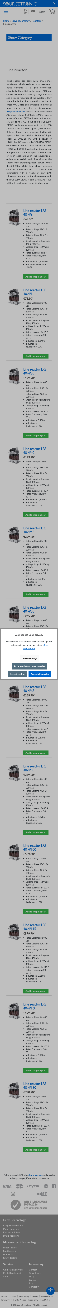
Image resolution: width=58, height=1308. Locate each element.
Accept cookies (17, 674)
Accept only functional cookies (29, 666)
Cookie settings (29, 658)
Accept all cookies (40, 674)
